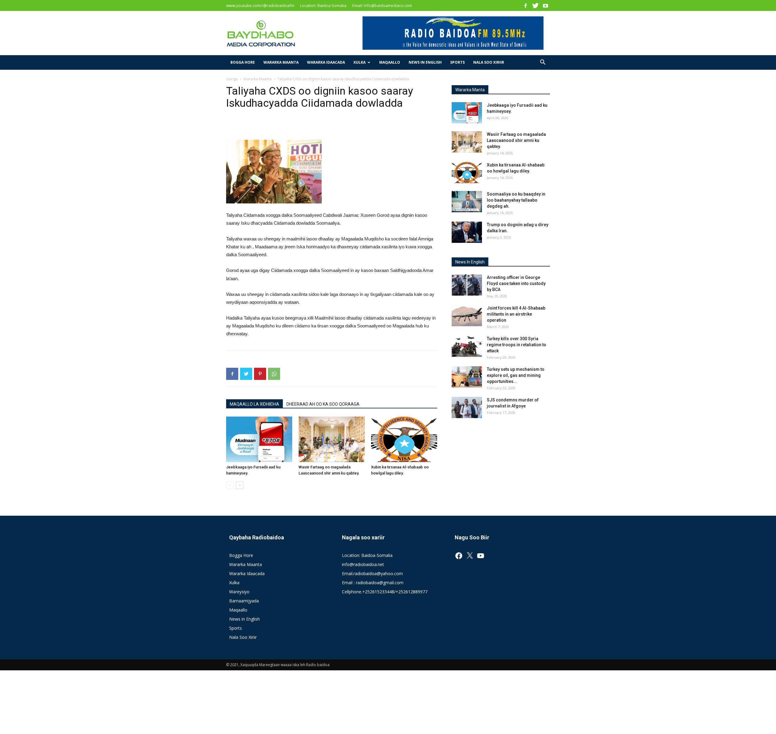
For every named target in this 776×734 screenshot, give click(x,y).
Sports (457, 62)
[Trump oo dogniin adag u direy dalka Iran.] (467, 232)
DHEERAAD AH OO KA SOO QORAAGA (323, 404)
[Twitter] (535, 5)
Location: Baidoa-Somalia (323, 5)
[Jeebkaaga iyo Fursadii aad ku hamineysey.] (259, 439)
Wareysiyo (239, 592)
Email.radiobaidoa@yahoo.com (372, 573)
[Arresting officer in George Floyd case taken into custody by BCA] (467, 285)
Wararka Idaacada (326, 62)
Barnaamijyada (244, 601)
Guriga (232, 79)
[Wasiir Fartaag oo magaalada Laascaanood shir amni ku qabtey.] (332, 439)
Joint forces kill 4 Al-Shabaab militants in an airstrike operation (516, 314)
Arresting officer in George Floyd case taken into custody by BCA (516, 283)
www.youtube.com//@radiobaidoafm (260, 5)
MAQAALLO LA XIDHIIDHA (254, 404)
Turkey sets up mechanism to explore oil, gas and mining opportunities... (515, 375)
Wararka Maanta (281, 62)
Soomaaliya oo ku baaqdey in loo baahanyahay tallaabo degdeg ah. (516, 200)
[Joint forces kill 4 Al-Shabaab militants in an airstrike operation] (467, 315)
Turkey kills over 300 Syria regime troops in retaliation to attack (516, 344)
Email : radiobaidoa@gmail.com (372, 582)
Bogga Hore (242, 62)
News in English (425, 62)
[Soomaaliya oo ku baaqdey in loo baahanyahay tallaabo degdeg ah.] (467, 201)
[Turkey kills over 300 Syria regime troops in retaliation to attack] (467, 346)
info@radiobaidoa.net (363, 564)
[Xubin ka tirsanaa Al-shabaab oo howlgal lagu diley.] (404, 439)
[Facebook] (525, 5)
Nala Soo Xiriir (488, 62)
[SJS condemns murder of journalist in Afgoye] (467, 407)
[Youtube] (545, 5)
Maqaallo (389, 62)
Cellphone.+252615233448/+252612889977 (384, 592)
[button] (542, 63)
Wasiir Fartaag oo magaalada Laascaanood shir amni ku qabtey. (516, 140)
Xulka (359, 62)
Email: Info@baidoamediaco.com (382, 5)
